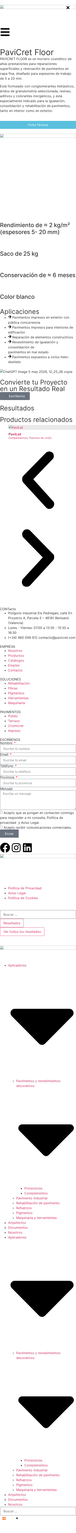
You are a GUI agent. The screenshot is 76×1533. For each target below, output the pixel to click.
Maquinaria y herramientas (36, 1218)
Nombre (6, 743)
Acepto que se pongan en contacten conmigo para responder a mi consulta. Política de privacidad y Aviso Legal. (37, 818)
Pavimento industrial (31, 1198)
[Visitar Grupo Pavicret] (38, 857)
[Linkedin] (27, 848)
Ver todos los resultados (22, 932)
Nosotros (15, 1232)
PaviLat (15, 434)
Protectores (33, 1188)
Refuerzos (24, 1208)
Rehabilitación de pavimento (38, 1203)
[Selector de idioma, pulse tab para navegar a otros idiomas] (10, 1518)
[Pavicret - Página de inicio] (38, 8)
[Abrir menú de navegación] (5, 32)
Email (4, 754)
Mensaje (6, 788)
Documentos (18, 1227)
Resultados (11, 923)
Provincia (7, 777)
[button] (38, 481)
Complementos (18, 437)
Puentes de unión (40, 437)
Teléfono (7, 765)
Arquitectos (17, 1223)
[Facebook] (5, 848)
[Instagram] (16, 848)
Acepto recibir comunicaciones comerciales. (38, 827)
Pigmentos (24, 1213)
